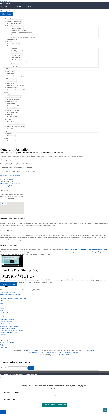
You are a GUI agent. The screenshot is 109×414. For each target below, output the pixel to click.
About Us (3, 308)
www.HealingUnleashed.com (10, 186)
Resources (3, 347)
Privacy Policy (51, 353)
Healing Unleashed (32, 350)
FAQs (2, 345)
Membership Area (6, 337)
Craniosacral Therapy (7, 328)
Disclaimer (76, 353)
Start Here (3, 306)
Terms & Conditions (64, 353)
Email (54, 396)
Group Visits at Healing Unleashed (12, 330)
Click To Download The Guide (54, 405)
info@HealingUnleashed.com (10, 184)
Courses (3, 335)
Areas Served (33, 353)
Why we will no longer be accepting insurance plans (18, 374)
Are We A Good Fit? (7, 343)
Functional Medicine (7, 319)
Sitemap (42, 353)
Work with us (4, 7)
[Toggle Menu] (16, 19)
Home (2, 303)
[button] (0, 145)
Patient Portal (33, 7)
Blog (1, 310)
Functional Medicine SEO (60, 355)
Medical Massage (6, 322)
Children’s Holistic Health (9, 326)
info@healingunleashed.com (10, 175)
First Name (54, 389)
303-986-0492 (5, 4)
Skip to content (5, 1)
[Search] (31, 368)
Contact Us (4, 312)
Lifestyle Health (5, 324)
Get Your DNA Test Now (18, 7)
